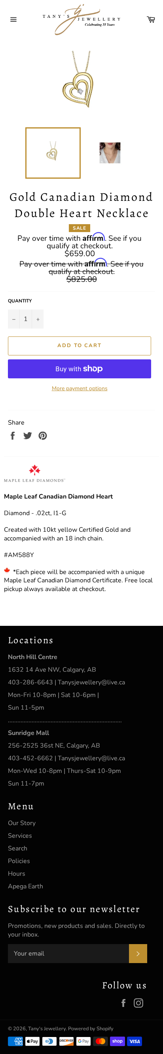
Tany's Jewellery (47, 1028)
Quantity (20, 301)
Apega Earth (25, 886)
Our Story (22, 823)
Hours (16, 873)
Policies (19, 861)
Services (20, 835)
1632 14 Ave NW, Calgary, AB (52, 669)
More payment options (80, 388)
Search (17, 848)
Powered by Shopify (91, 1028)
